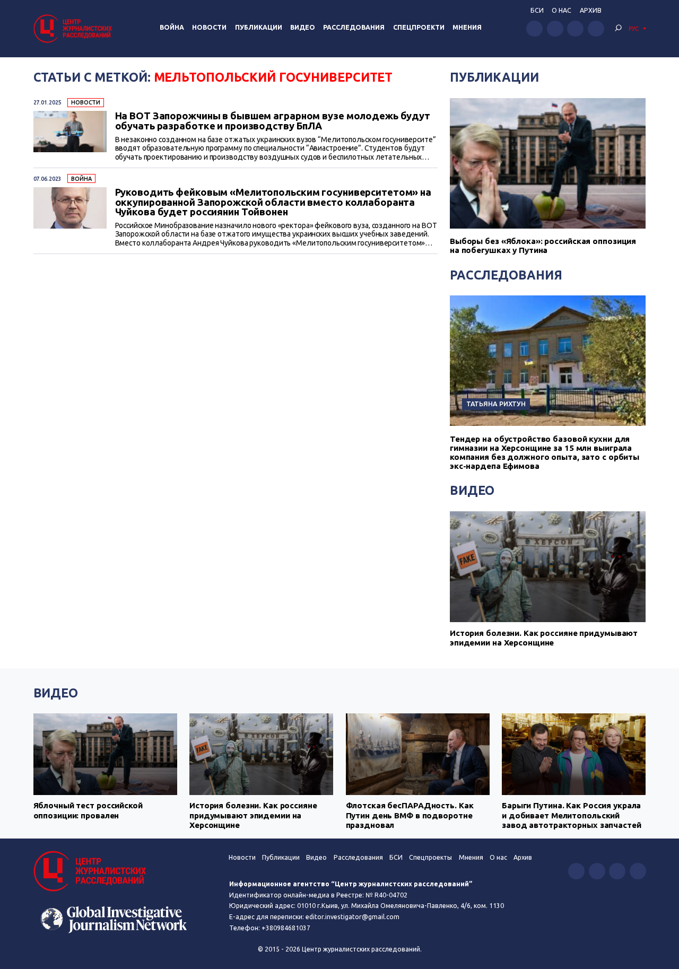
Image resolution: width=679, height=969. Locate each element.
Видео (302, 27)
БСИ (537, 10)
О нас (561, 10)
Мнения (467, 27)
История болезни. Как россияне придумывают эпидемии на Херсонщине (544, 637)
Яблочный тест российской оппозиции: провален (88, 810)
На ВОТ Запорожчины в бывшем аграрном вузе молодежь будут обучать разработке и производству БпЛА (273, 120)
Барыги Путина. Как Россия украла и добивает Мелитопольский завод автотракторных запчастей (571, 815)
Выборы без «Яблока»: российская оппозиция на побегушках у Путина (543, 246)
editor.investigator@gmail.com (352, 916)
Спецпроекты (430, 857)
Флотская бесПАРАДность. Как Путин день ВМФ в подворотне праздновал (410, 815)
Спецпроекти (419, 27)
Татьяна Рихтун (496, 403)
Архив (591, 10)
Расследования (354, 27)
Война (172, 27)
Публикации (258, 27)
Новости (209, 27)
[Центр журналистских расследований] (74, 28)
